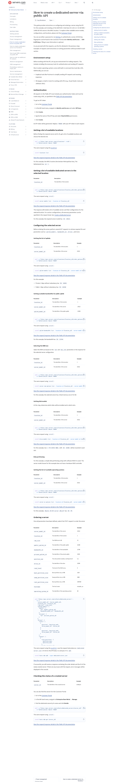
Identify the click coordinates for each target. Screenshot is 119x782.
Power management (16, 39)
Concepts (13, 16)
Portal (68, 2)
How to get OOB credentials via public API (18, 53)
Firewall (13, 103)
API (53, 2)
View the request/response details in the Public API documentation (54, 158)
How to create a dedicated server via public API (17, 42)
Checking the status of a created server (101, 52)
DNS (12, 112)
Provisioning (13, 24)
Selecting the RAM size (100, 37)
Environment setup (98, 12)
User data (13, 27)
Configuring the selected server (101, 27)
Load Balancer (15, 101)
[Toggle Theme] (93, 3)
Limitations (13, 19)
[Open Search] (84, 2)
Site (76, 2)
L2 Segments (14, 109)
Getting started (14, 34)
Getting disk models (99, 39)
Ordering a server (97, 49)
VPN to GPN (14, 114)
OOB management (15, 64)
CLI (60, 2)
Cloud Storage (15, 91)
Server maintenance (16, 71)
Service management (16, 74)
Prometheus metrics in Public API (16, 67)
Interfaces (14, 132)
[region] (59, 142)
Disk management (15, 50)
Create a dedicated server (62, 215)
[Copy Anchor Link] (52, 58)
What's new (44, 2)
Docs (35, 2)
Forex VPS (14, 85)
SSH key (58, 37)
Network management (16, 61)
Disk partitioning (98, 42)
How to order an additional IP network (17, 58)
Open (50, 20)
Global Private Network (17, 120)
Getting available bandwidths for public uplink (101, 33)
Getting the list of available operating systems (101, 45)
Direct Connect (15, 106)
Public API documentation (64, 97)
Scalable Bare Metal (16, 77)
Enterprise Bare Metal (17, 10)
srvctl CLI (54, 148)
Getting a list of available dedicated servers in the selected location (99, 23)
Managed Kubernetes (17, 82)
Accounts (13, 126)
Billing (12, 22)
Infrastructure (15, 134)
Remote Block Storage (17, 94)
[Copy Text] (84, 141)
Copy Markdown (41, 20)
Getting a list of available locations (99, 18)
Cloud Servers (15, 79)
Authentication (97, 15)
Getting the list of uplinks (100, 30)
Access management (16, 36)
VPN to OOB (14, 117)
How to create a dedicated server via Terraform (17, 46)
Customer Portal (66, 33)
